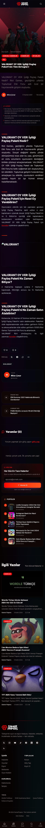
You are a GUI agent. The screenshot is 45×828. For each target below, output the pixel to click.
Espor (4, 766)
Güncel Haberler (16, 52)
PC (4, 59)
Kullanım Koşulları (7, 801)
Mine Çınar (16, 375)
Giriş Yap (27, 763)
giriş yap (35, 442)
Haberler (25, 56)
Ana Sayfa (5, 52)
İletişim (4, 786)
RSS (27, 816)
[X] (4, 742)
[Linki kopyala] (28, 357)
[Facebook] (26, 742)
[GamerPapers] (22, 3)
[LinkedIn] (31, 742)
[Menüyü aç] (4, 3)
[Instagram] (9, 742)
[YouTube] (15, 742)
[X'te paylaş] (11, 357)
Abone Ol (23, 485)
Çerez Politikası (38, 798)
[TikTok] (20, 742)
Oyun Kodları (6, 773)
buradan (5, 225)
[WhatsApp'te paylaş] (22, 357)
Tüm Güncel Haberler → (34, 566)
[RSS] (4, 748)
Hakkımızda (6, 783)
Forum (26, 760)
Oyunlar (36, 56)
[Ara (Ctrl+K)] (40, 3)
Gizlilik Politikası (7, 798)
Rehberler (5, 769)
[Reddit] (37, 742)
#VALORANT (7, 364)
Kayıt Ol (27, 766)
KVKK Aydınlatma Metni (22, 798)
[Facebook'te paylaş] (17, 357)
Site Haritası (20, 816)
